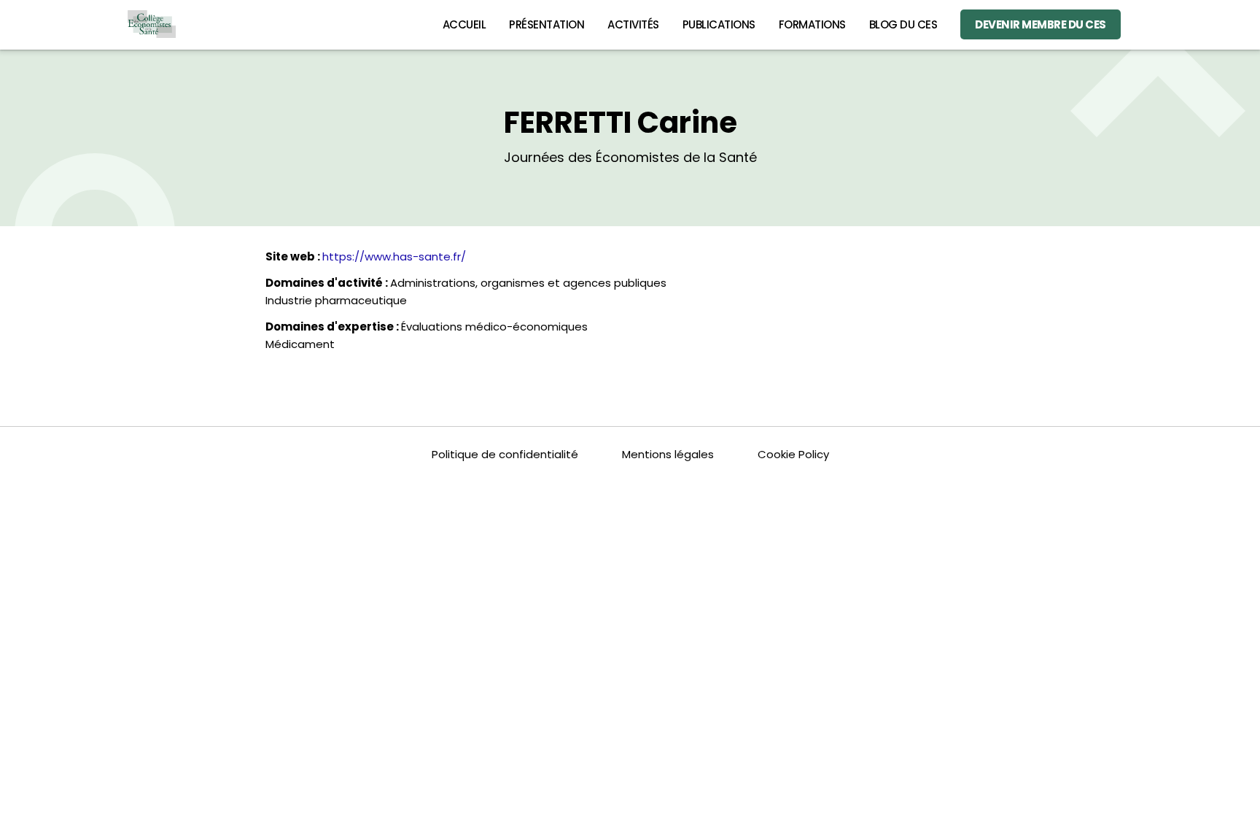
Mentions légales (668, 454)
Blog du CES (903, 24)
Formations (812, 24)
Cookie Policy (793, 454)
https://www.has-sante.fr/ (394, 256)
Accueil (464, 24)
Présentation (546, 24)
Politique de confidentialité (505, 454)
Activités (633, 24)
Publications (718, 24)
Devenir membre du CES (1040, 24)
